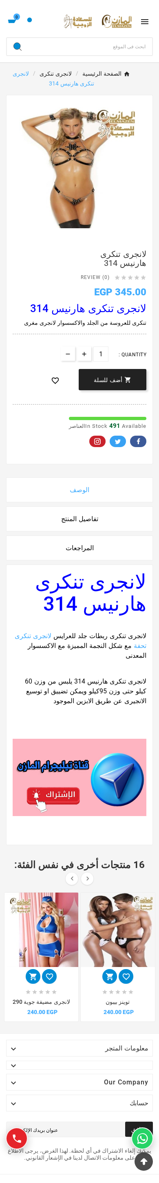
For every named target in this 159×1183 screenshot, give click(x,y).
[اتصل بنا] (17, 1138)
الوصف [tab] (79, 490)
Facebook (138, 441)
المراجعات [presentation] (80, 548)
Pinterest (97, 441)
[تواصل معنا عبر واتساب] (142, 1138)
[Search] (17, 46)
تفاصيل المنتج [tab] (79, 519)
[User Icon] (29, 22)
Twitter (118, 441)
